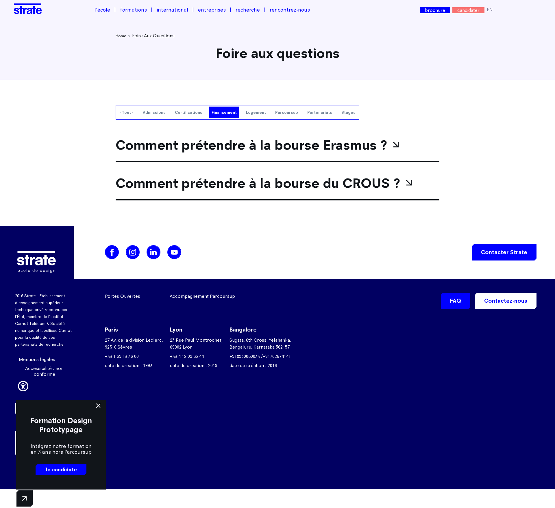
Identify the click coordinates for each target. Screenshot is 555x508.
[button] (23, 385)
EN (490, 9)
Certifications (188, 112)
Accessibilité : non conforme (44, 371)
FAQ (455, 300)
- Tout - (126, 112)
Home (121, 36)
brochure (435, 10)
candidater (468, 10)
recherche (248, 10)
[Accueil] (28, 8)
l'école (102, 10)
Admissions (154, 112)
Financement (224, 112)
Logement (256, 112)
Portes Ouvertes (122, 296)
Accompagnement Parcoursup (202, 296)
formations (133, 10)
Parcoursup (286, 112)
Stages (348, 112)
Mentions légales (37, 359)
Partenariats (319, 112)
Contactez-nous (505, 300)
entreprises (212, 10)
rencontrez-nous (290, 10)
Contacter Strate (504, 252)
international (172, 10)
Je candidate (61, 469)
